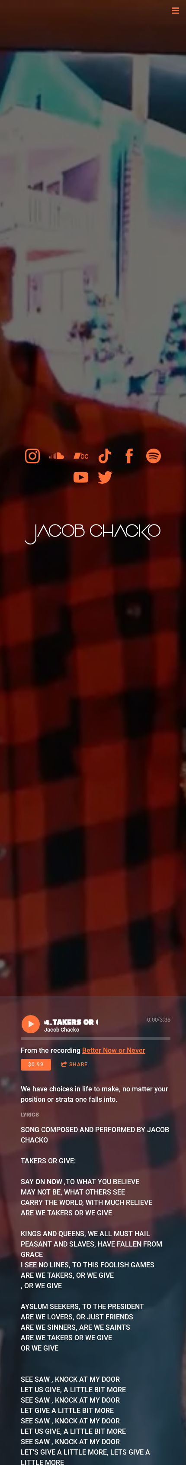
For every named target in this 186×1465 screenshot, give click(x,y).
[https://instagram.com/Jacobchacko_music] (32, 456)
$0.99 (36, 1064)
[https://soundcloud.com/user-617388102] (56, 456)
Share (78, 1064)
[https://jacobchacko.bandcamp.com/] (81, 456)
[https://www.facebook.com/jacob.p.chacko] (129, 456)
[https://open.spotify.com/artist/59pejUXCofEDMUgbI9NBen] (153, 456)
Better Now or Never (113, 1050)
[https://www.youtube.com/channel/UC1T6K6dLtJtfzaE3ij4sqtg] (81, 477)
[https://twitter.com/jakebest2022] (105, 477)
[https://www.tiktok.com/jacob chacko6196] (105, 456)
